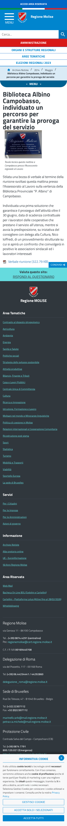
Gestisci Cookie (33, 802)
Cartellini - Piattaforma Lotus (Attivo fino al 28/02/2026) (32, 599)
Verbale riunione (28, 261)
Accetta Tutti (33, 818)
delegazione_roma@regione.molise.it (25, 682)
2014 (36, 70)
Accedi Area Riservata (33, 4)
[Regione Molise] (22, 17)
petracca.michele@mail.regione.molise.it (27, 722)
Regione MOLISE (33, 300)
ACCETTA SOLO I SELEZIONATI (33, 810)
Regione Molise (42, 16)
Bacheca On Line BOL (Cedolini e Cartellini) (25, 592)
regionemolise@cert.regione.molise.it (30, 642)
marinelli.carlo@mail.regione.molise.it (25, 718)
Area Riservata (13, 576)
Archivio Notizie (20, 70)
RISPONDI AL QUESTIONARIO (33, 276)
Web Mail (8, 586)
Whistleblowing (11, 606)
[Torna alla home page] (8, 70)
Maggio (49, 70)
